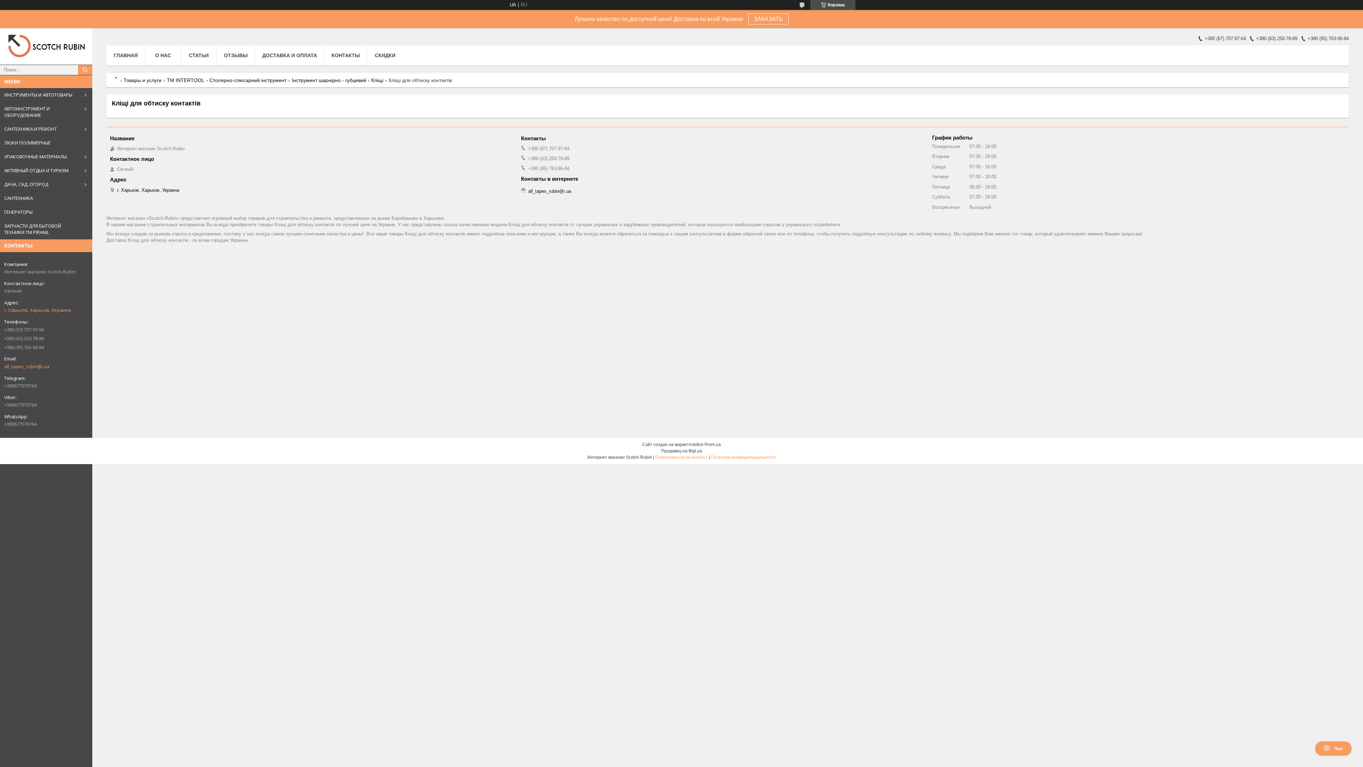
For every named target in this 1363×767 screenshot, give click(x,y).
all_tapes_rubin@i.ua (26, 366)
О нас (163, 55)
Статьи (199, 55)
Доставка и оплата (289, 55)
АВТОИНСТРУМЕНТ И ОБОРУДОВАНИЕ (27, 111)
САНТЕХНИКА (18, 198)
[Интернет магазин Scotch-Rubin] (46, 46)
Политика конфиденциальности (743, 457)
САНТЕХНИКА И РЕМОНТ (30, 129)
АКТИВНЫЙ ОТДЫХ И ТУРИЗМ (36, 170)
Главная (126, 55)
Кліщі (377, 80)
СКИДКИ (385, 55)
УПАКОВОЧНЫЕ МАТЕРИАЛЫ (35, 156)
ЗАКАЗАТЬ (768, 19)
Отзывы (236, 55)
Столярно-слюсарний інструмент (247, 80)
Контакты (346, 55)
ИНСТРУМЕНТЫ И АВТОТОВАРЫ (38, 95)
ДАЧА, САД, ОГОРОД (26, 184)
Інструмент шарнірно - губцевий (329, 80)
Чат (1338, 748)
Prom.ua (713, 444)
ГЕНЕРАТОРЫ (18, 212)
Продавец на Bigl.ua (681, 450)
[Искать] (85, 70)
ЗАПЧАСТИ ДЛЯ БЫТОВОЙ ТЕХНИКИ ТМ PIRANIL (32, 229)
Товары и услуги (143, 80)
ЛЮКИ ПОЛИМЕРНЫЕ (27, 143)
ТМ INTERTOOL (185, 80)
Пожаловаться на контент (681, 457)
